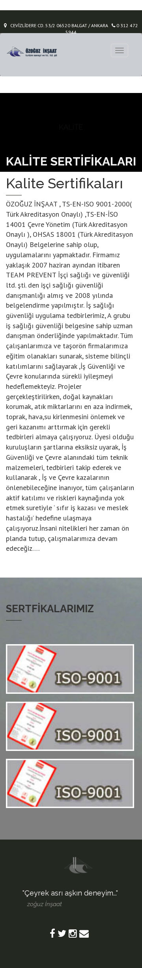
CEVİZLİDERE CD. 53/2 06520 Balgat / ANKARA (57, 25)
